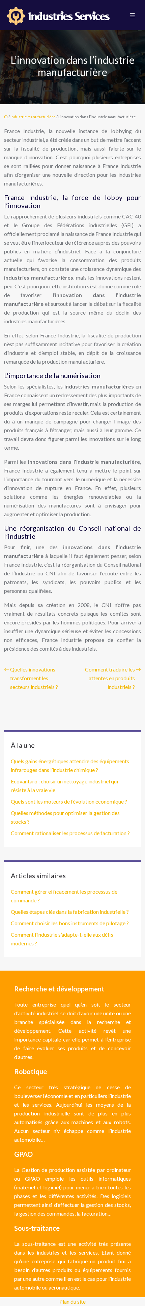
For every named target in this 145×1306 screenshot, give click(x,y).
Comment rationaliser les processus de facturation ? (70, 833)
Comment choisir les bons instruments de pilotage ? (70, 923)
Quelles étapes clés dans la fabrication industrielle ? (70, 911)
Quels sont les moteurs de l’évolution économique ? (69, 801)
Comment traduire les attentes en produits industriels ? (110, 678)
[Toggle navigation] (132, 15)
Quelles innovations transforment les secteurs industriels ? (34, 678)
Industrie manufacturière (33, 117)
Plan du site (72, 1301)
